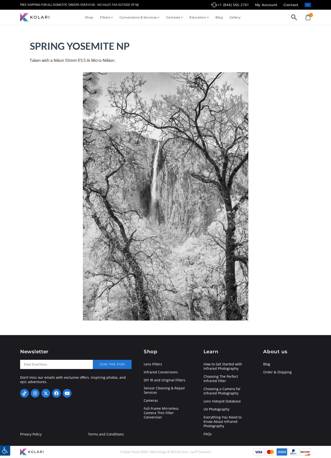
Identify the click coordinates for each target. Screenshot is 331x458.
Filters (105, 17)
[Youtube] (67, 393)
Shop (89, 17)
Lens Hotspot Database (222, 401)
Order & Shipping (277, 372)
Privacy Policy (31, 434)
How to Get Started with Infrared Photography (223, 366)
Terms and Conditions (106, 434)
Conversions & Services (138, 17)
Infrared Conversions (161, 372)
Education (197, 17)
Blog (219, 17)
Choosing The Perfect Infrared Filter (221, 378)
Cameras (173, 17)
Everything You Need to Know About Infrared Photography (223, 421)
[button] (5, 450)
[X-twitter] (45, 393)
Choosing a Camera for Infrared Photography (222, 391)
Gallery (235, 17)
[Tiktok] (24, 393)
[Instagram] (35, 393)
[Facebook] (56, 393)
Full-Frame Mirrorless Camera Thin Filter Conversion (161, 412)
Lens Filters (153, 364)
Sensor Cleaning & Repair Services (164, 390)
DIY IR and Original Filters (164, 380)
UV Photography (216, 409)
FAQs (208, 434)
